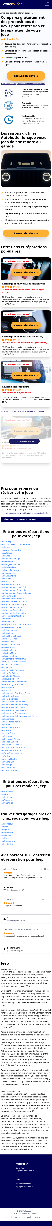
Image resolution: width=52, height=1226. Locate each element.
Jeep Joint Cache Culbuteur (12, 670)
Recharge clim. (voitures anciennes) (23, 283)
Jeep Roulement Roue (10, 727)
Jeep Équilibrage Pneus (10, 636)
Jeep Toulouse (6, 844)
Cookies (30, 1217)
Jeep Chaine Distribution (11, 584)
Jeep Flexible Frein (8, 647)
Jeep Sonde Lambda (9, 741)
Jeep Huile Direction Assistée (13, 661)
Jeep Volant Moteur (9, 770)
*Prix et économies (23, 1183)
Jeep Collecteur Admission (12, 598)
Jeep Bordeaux (6, 824)
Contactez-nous (22, 1168)
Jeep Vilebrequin (7, 767)
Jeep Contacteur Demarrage (13, 604)
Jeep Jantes (5, 547)
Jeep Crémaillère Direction (12, 616)
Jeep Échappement (8, 630)
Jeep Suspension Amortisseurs (14, 747)
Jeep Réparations (7, 719)
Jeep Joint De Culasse (9, 673)
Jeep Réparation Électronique (13, 713)
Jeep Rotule (5, 724)
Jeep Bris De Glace (8, 567)
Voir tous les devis (23, 441)
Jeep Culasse (5, 618)
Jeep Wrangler (6, 800)
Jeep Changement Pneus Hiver (14, 590)
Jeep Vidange (6, 764)
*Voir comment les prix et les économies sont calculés (23, 84)
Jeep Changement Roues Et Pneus (15, 593)
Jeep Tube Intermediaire (11, 753)
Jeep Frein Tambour (9, 656)
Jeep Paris (4, 838)
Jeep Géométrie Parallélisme (13, 658)
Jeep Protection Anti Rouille (12, 701)
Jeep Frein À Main (8, 653)
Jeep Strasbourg (7, 841)
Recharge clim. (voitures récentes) (22, 336)
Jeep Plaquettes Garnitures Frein (15, 693)
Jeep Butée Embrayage (10, 570)
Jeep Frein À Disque (9, 650)
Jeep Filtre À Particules (10, 644)
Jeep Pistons (5, 690)
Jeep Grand (5, 794)
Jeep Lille (4, 826)
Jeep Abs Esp (5, 541)
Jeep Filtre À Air (7, 641)
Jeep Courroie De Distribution (13, 613)
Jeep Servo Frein (7, 733)
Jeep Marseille (6, 832)
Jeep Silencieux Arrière (10, 739)
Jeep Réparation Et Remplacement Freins (18, 716)
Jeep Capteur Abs (8, 573)
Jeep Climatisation (8, 596)
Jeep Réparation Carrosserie (13, 710)
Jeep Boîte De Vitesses (10, 676)
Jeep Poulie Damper (9, 699)
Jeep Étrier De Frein (9, 638)
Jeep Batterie (6, 555)
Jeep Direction (6, 561)
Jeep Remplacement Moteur (13, 707)
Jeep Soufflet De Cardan (11, 744)
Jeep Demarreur (7, 621)
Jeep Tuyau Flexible (8, 759)
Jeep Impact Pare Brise (10, 664)
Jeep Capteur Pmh (8, 575)
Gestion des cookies (12, 1217)
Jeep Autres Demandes (10, 550)
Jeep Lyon (4, 829)
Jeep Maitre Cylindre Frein (11, 684)
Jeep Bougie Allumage (10, 564)
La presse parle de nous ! (26, 1171)
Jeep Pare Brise (7, 687)
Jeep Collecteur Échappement (13, 601)
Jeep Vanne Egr (7, 761)
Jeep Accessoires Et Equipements (15, 544)
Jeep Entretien (6, 633)
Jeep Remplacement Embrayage (14, 704)
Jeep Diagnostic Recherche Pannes (16, 624)
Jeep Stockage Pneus (9, 696)
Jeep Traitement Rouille (10, 750)
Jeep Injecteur (6, 667)
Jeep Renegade (7, 797)
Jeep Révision (6, 730)
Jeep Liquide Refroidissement (13, 681)
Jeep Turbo (5, 756)
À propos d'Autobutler (25, 1186)
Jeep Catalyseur (7, 581)
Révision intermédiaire (15, 386)
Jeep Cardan (5, 578)
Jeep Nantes (5, 835)
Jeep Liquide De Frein (9, 679)
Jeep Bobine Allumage (10, 558)
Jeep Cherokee (6, 803)
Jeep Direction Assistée (10, 627)
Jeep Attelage (6, 553)
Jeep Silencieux (6, 736)
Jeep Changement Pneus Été (13, 587)
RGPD (37, 1217)
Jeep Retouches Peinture (11, 721)
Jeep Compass (6, 791)
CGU (23, 1217)
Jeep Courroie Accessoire (11, 610)
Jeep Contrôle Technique (11, 607)
